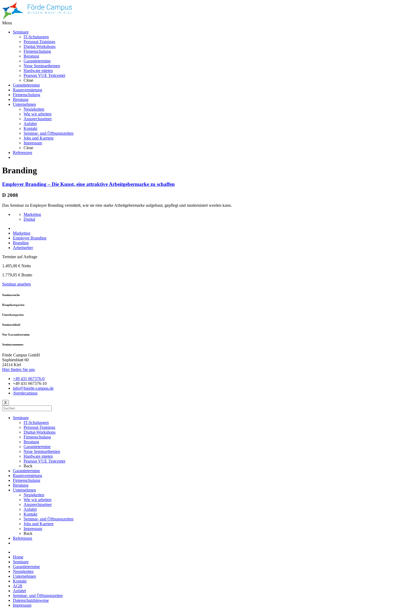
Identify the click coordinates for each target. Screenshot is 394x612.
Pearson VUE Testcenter (44, 461)
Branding (21, 243)
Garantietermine (37, 446)
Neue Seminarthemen (42, 451)
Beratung (31, 442)
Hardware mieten (38, 456)
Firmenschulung (37, 437)
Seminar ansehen (16, 284)
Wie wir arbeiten (37, 499)
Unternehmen (24, 490)
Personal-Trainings (39, 427)
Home (18, 557)
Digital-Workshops (39, 432)
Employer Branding (29, 238)
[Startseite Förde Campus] (37, 18)
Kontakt (30, 514)
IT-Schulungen (36, 422)
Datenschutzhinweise (31, 600)
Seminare (21, 417)
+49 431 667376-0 (28, 378)
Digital (29, 219)
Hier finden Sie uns (18, 369)
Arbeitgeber (23, 247)
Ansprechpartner (38, 504)
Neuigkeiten (34, 495)
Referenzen (22, 538)
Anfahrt (30, 509)
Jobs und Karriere (39, 523)
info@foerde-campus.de (33, 388)
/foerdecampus (25, 393)
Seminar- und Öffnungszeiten (48, 519)
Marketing (32, 214)
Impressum (33, 528)
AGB (17, 586)
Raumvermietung (27, 475)
